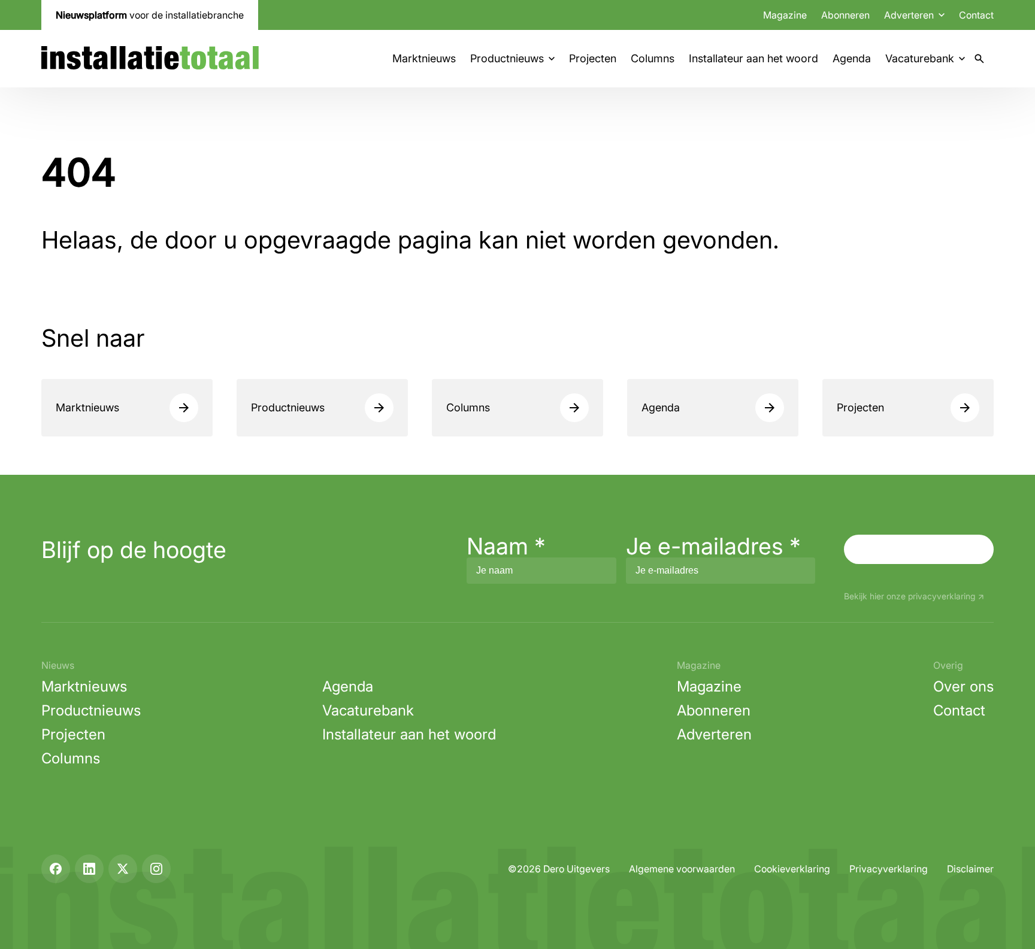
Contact (976, 15)
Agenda (852, 58)
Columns (652, 58)
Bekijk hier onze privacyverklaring (909, 596)
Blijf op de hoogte (133, 549)
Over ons (963, 686)
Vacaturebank (919, 58)
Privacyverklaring (888, 869)
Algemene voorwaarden (682, 869)
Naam (506, 546)
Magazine (785, 15)
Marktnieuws (424, 58)
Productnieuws (507, 58)
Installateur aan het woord (753, 58)
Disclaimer (970, 869)
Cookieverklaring (792, 869)
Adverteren (714, 734)
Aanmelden (919, 549)
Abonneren (845, 15)
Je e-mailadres (713, 546)
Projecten (592, 58)
